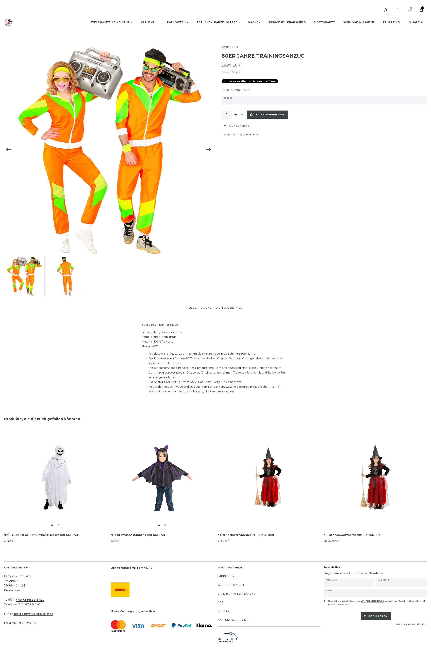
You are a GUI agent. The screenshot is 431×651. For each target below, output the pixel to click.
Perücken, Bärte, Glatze (217, 22)
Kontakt (224, 611)
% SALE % (416, 22)
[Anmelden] (386, 10)
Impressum (226, 576)
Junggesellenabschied (287, 22)
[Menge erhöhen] (236, 115)
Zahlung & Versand (233, 620)
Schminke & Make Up (359, 22)
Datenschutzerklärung (237, 593)
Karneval (148, 22)
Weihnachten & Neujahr (110, 22)
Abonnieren (377, 616)
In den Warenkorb (269, 114)
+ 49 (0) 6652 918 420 (30, 599)
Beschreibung (200, 307)
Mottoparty (324, 22)
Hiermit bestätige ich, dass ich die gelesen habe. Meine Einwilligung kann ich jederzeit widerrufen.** (377, 603)
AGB (220, 602)
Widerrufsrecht (231, 584)
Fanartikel (392, 22)
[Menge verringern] (242, 115)
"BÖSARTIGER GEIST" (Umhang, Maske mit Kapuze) (41, 535)
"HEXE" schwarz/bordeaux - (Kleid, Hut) (246, 535)
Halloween (176, 22)
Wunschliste (239, 125)
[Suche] (398, 10)
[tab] (200, 308)
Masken (254, 22)
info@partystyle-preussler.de (33, 613)
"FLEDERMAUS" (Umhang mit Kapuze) (138, 535)
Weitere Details (229, 307)
